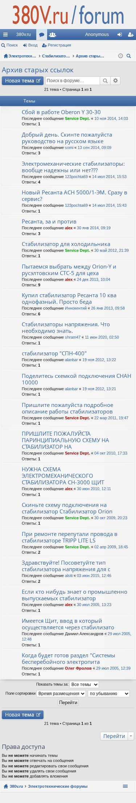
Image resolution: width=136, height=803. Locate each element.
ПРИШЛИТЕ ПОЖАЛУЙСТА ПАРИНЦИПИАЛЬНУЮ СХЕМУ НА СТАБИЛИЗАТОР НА (65, 440)
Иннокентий (76, 308)
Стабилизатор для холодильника (66, 244)
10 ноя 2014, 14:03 (111, 118)
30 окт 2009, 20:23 (110, 518)
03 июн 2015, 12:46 (94, 575)
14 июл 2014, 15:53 (109, 176)
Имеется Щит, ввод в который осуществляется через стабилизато (68, 624)
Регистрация (59, 45)
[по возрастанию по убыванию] (109, 693)
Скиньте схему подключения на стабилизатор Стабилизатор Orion (67, 508)
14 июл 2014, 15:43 (109, 205)
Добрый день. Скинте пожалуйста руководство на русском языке (67, 138)
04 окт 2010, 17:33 (110, 453)
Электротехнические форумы (57, 786)
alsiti (69, 575)
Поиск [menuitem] (129, 57)
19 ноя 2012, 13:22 (99, 360)
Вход (32, 45)
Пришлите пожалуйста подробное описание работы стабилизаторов (67, 408)
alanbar (71, 360)
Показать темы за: (53, 684)
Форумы (43, 36)
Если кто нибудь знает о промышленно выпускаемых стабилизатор (74, 595)
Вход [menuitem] (121, 36)
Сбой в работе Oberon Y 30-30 (61, 112)
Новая (19, 80)
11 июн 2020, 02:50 (102, 337)
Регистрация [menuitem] (132, 36)
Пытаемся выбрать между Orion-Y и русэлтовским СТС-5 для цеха (69, 270)
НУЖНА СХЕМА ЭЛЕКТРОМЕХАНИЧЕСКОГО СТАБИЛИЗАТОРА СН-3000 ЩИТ (63, 476)
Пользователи (54, 36)
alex (69, 228)
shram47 (73, 337)
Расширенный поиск (115, 80)
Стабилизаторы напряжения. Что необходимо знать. (66, 327)
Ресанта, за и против (49, 221)
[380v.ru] (68, 14)
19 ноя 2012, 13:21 (99, 389)
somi (69, 147)
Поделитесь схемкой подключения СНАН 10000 (76, 379)
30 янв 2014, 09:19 (94, 228)
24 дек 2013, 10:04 (93, 279)
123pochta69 (76, 176)
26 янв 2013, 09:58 (108, 308)
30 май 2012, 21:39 (111, 250)
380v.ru (23, 34)
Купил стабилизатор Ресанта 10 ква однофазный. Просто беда (69, 298)
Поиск (12, 45)
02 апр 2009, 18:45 (111, 547)
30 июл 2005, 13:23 (94, 604)
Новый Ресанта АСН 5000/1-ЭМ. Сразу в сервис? (74, 195)
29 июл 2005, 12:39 (113, 668)
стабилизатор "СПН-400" (54, 353)
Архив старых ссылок (38, 69)
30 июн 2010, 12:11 (94, 489)
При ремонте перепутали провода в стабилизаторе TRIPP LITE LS (70, 537)
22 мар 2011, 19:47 (111, 418)
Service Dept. (77, 118)
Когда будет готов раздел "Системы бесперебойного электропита (68, 658)
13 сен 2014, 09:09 (94, 147)
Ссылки (7, 36)
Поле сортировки (20, 693)
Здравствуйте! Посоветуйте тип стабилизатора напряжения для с (66, 566)
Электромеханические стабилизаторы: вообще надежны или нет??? (73, 167)
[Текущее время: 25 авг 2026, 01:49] (120, 56)
